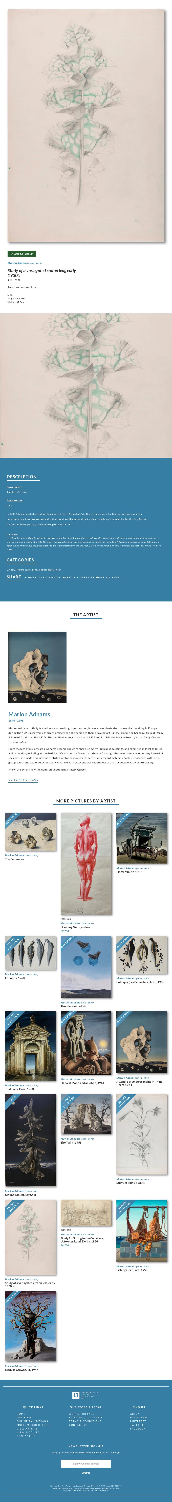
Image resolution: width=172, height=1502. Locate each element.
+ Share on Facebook (41, 577)
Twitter (136, 1425)
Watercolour (54, 569)
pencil (28, 569)
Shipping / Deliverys (86, 1417)
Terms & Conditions (85, 1421)
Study (35, 569)
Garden (10, 569)
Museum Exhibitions (33, 1425)
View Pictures (28, 1432)
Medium (19, 569)
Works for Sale (81, 1414)
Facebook (138, 1428)
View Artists (27, 1428)
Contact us (26, 1436)
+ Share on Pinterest (75, 577)
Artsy (134, 1414)
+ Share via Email (107, 577)
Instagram (138, 1417)
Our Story (25, 1417)
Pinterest (138, 1421)
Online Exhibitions (32, 1421)
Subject (43, 569)
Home (21, 1414)
